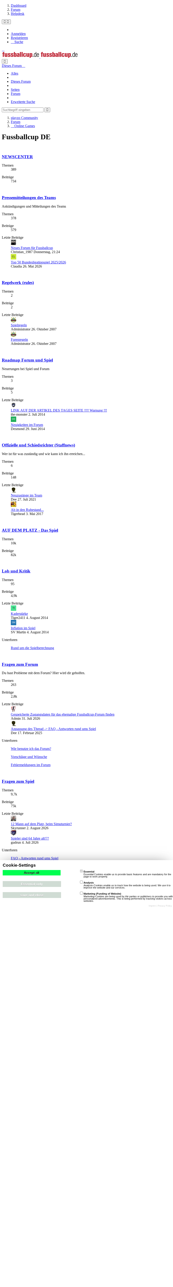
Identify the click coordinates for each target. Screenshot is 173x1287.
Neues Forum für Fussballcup (32, 248)
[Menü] (6, 21)
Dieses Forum (21, 81)
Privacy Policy (165, 906)
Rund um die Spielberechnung (32, 648)
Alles (14, 73)
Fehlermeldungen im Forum (30, 765)
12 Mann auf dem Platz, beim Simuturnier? (41, 824)
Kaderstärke (19, 614)
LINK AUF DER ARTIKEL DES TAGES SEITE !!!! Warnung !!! (59, 410)
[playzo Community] (40, 57)
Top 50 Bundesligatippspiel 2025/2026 (38, 262)
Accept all (31, 873)
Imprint (152, 906)
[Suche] (5, 61)
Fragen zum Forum (20, 664)
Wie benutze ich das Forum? (31, 749)
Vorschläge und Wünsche (29, 757)
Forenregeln (19, 339)
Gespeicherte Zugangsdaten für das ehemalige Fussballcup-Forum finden (62, 714)
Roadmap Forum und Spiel (27, 360)
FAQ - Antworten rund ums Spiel (34, 858)
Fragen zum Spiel (18, 781)
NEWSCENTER (17, 156)
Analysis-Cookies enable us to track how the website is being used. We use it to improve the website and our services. (127, 885)
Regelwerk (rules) (18, 282)
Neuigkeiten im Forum (27, 425)
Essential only (32, 884)
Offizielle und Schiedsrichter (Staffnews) (38, 445)
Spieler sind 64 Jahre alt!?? (30, 838)
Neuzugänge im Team (26, 495)
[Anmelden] (3, 49)
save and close (31, 895)
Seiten (15, 90)
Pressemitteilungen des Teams (29, 197)
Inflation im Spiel (23, 628)
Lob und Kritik (16, 571)
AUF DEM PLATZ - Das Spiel (30, 530)
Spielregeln (19, 325)
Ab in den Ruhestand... (27, 510)
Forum (15, 94)
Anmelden (18, 34)
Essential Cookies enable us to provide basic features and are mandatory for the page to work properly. (127, 874)
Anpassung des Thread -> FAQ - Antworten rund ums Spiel (53, 729)
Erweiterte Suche (23, 102)
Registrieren (19, 38)
